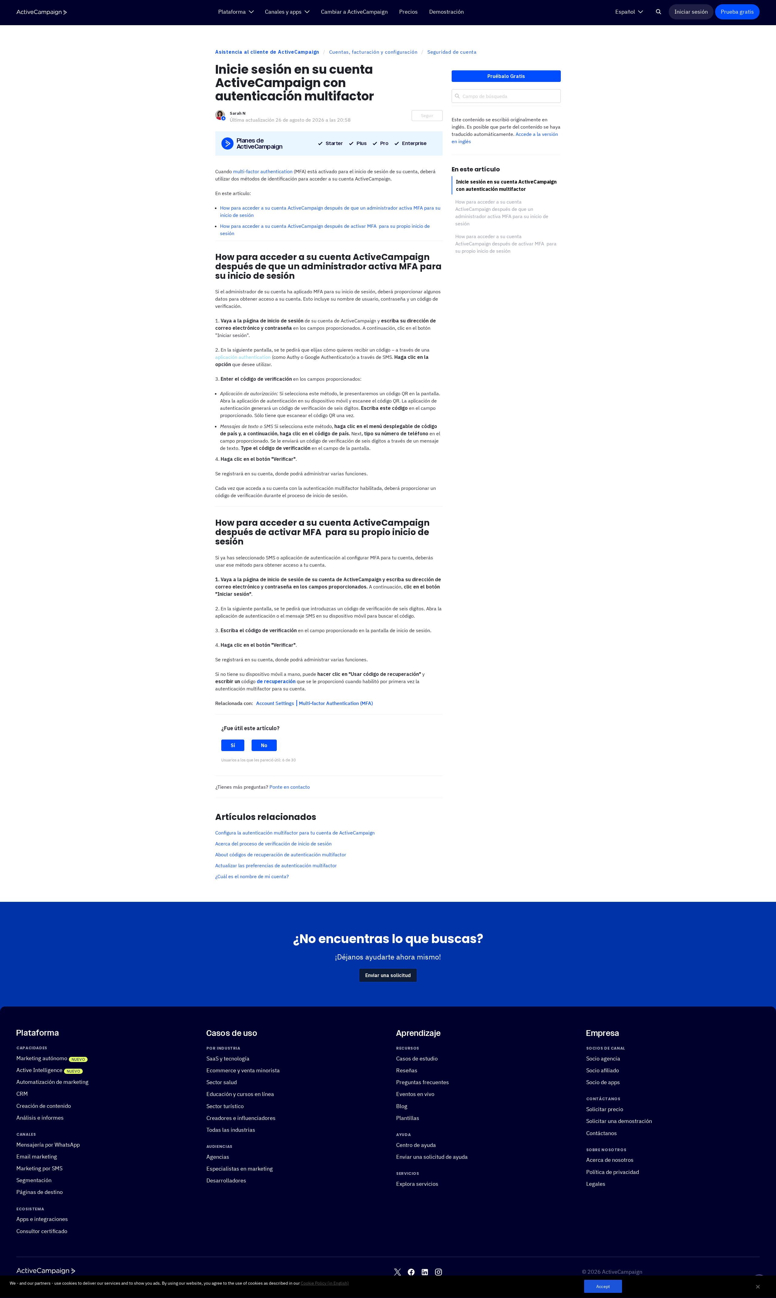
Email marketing (36, 1156)
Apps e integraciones (42, 1218)
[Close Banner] (758, 1287)
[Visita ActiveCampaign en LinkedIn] (425, 1272)
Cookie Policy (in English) (325, 1283)
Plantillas (407, 1117)
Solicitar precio (604, 1109)
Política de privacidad (612, 1171)
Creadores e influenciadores (241, 1117)
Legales (595, 1183)
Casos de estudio (417, 1058)
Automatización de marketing (52, 1081)
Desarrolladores (226, 1180)
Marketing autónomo (41, 1058)
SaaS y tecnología (227, 1058)
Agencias (217, 1156)
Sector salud (221, 1082)
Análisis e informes (40, 1117)
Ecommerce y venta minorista (243, 1070)
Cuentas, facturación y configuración (373, 52)
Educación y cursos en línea (240, 1094)
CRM (22, 1093)
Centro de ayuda (416, 1144)
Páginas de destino (39, 1191)
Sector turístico (225, 1105)
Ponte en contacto (289, 787)
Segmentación (34, 1180)
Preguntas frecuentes (422, 1082)
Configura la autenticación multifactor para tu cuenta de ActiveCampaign (295, 833)
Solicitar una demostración (619, 1121)
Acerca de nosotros (610, 1159)
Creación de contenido (43, 1105)
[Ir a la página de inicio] (41, 12)
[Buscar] (658, 12)
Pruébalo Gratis (506, 76)
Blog (401, 1105)
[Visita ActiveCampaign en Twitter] (397, 1272)
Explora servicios (417, 1183)
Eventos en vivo (415, 1094)
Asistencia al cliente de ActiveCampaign (267, 52)
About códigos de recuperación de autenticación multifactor (280, 854)
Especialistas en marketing (239, 1168)
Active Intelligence (39, 1070)
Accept (603, 1287)
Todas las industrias (230, 1129)
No (264, 745)
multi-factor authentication (263, 171)
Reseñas (406, 1070)
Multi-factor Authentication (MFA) (336, 703)
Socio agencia (603, 1058)
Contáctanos (601, 1132)
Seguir (427, 115)
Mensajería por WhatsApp (48, 1144)
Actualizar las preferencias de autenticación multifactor (276, 865)
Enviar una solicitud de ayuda (432, 1156)
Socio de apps (603, 1082)
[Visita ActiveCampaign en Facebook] (411, 1272)
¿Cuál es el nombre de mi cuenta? (252, 876)
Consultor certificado (41, 1230)
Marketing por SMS (39, 1168)
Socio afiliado (602, 1070)
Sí (233, 745)
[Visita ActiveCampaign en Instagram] (438, 1272)
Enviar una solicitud (388, 975)
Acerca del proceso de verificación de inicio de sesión (273, 844)
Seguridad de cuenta (452, 52)
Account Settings (275, 703)
